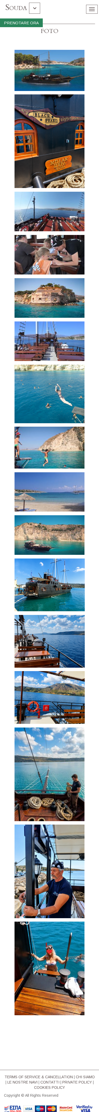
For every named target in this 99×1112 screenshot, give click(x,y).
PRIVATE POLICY (77, 1082)
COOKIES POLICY (49, 1087)
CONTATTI (49, 1082)
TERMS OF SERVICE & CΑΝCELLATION (38, 1077)
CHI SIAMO (85, 1077)
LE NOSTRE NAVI (22, 1082)
